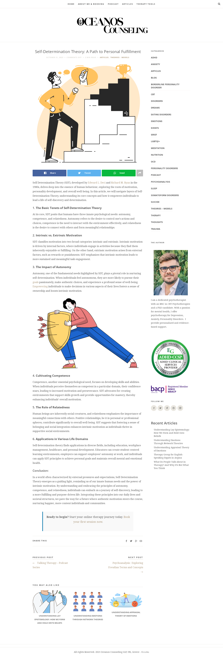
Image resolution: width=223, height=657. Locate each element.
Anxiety (155, 64)
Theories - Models (119, 57)
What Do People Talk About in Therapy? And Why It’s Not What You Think (171, 465)
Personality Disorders (164, 168)
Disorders (157, 101)
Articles (127, 4)
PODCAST (113, 4)
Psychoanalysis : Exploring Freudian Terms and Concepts (125, 567)
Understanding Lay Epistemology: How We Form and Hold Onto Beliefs (171, 433)
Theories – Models (161, 208)
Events (155, 128)
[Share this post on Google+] (136, 541)
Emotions (156, 121)
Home (71, 4)
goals (36, 282)
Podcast (156, 174)
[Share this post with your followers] (131, 541)
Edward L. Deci (96, 182)
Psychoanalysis (160, 181)
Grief (154, 134)
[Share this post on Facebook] (126, 541)
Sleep (154, 188)
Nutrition (157, 154)
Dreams (155, 107)
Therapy (156, 215)
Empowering (40, 286)
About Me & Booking (91, 4)
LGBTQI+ (155, 141)
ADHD (154, 57)
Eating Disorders (161, 114)
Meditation (157, 148)
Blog (154, 77)
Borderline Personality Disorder (165, 86)
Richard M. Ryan (120, 182)
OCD (153, 161)
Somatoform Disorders (165, 195)
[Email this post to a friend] (141, 541)
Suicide (155, 201)
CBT (153, 94)
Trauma (155, 228)
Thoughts (157, 222)
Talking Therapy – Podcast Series (50, 565)
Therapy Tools (146, 4)
